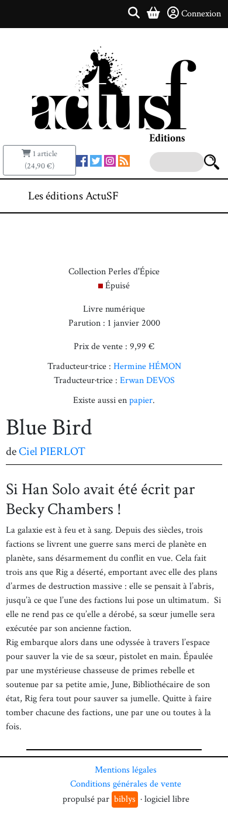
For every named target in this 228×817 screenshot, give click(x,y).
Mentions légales (126, 770)
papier (141, 400)
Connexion (201, 14)
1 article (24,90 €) (41, 160)
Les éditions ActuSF (73, 196)
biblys (125, 799)
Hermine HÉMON (147, 366)
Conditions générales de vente (125, 784)
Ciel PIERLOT (52, 451)
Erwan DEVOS (147, 380)
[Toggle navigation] (183, 196)
